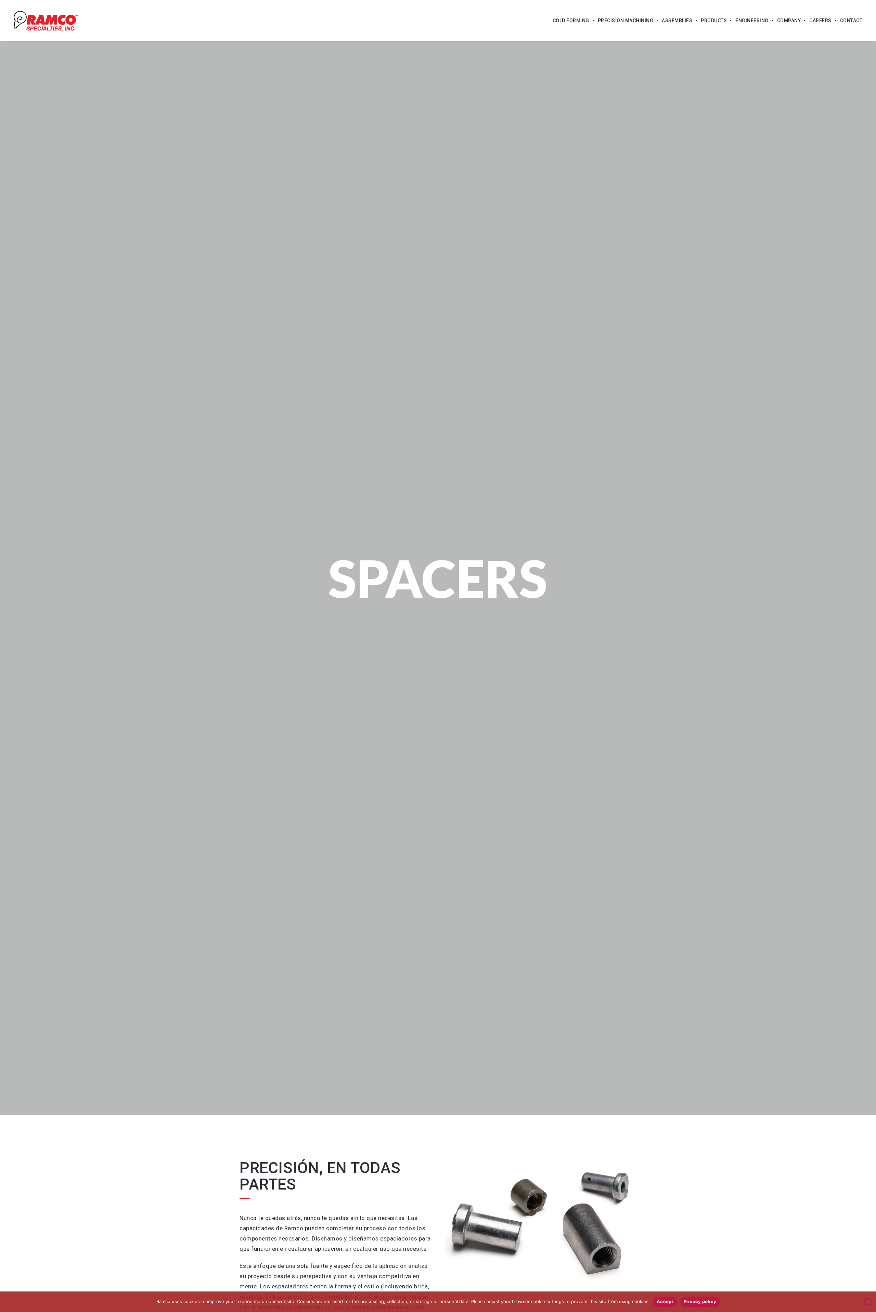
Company (789, 20)
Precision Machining (626, 20)
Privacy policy (700, 1301)
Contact (851, 20)
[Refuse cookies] (867, 1301)
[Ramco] (46, 20)
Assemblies (677, 20)
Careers (820, 20)
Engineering (752, 20)
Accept (665, 1301)
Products (714, 20)
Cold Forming (571, 20)
